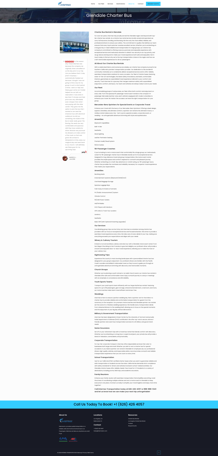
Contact (130, 423)
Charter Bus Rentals (133, 418)
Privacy (85, 452)
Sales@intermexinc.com (100, 431)
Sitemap (79, 452)
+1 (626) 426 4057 (129, 404)
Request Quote (132, 426)
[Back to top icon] (159, 452)
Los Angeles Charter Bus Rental (136, 421)
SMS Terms (91, 452)
